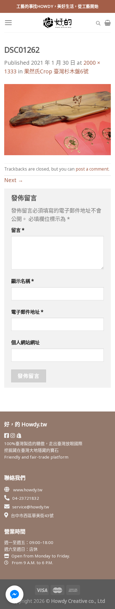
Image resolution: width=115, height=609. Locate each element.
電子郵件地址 (27, 312)
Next (13, 180)
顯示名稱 (22, 281)
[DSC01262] (57, 119)
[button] (14, 594)
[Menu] (8, 22)
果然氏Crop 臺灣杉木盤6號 (56, 71)
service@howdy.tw (30, 507)
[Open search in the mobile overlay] (98, 22)
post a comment (92, 169)
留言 (18, 230)
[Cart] (107, 23)
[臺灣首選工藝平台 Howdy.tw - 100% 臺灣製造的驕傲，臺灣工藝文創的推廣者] (57, 22)
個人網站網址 (25, 342)
